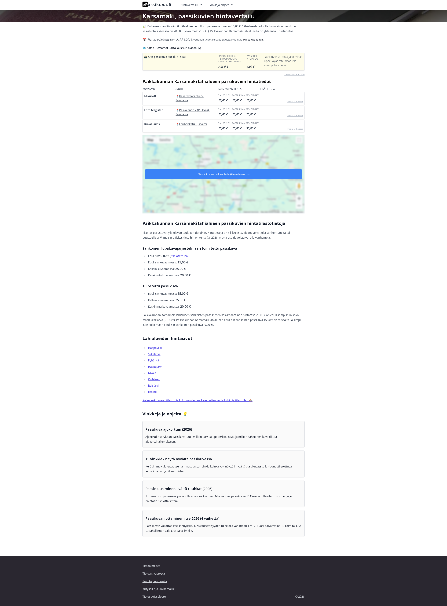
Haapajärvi (155, 367)
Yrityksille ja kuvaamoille (158, 589)
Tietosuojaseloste (154, 596)
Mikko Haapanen (253, 39)
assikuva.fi (156, 4)
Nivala (152, 373)
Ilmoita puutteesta (154, 581)
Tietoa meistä (151, 566)
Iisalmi (152, 392)
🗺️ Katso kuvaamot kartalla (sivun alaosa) (171, 48)
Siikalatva (154, 354)
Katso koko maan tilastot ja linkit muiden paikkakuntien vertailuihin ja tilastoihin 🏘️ (197, 400)
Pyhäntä (153, 360)
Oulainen (154, 379)
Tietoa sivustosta (153, 573)
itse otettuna (179, 256)
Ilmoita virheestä (295, 101)
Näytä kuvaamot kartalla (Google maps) (224, 174)
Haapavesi (155, 348)
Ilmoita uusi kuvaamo (294, 74)
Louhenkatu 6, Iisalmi (193, 124)
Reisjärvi (153, 385)
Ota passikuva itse (167, 57)
